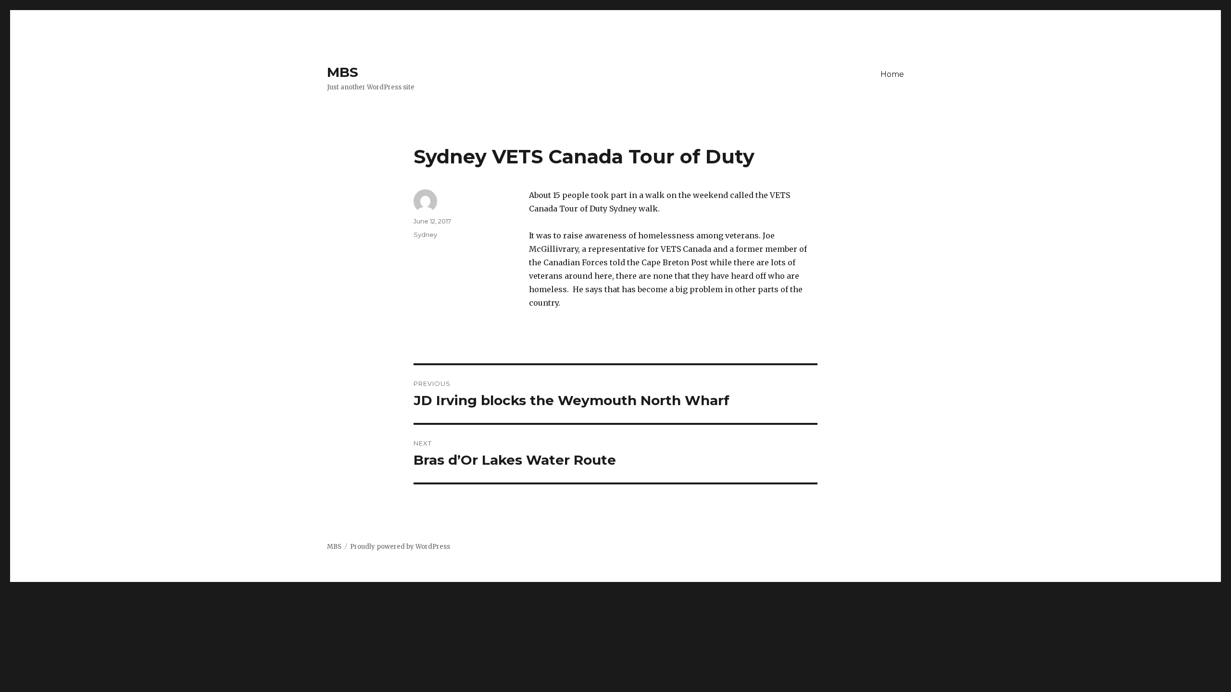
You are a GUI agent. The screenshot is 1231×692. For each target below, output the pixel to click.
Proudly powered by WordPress (400, 547)
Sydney (425, 234)
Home (892, 74)
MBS (342, 72)
